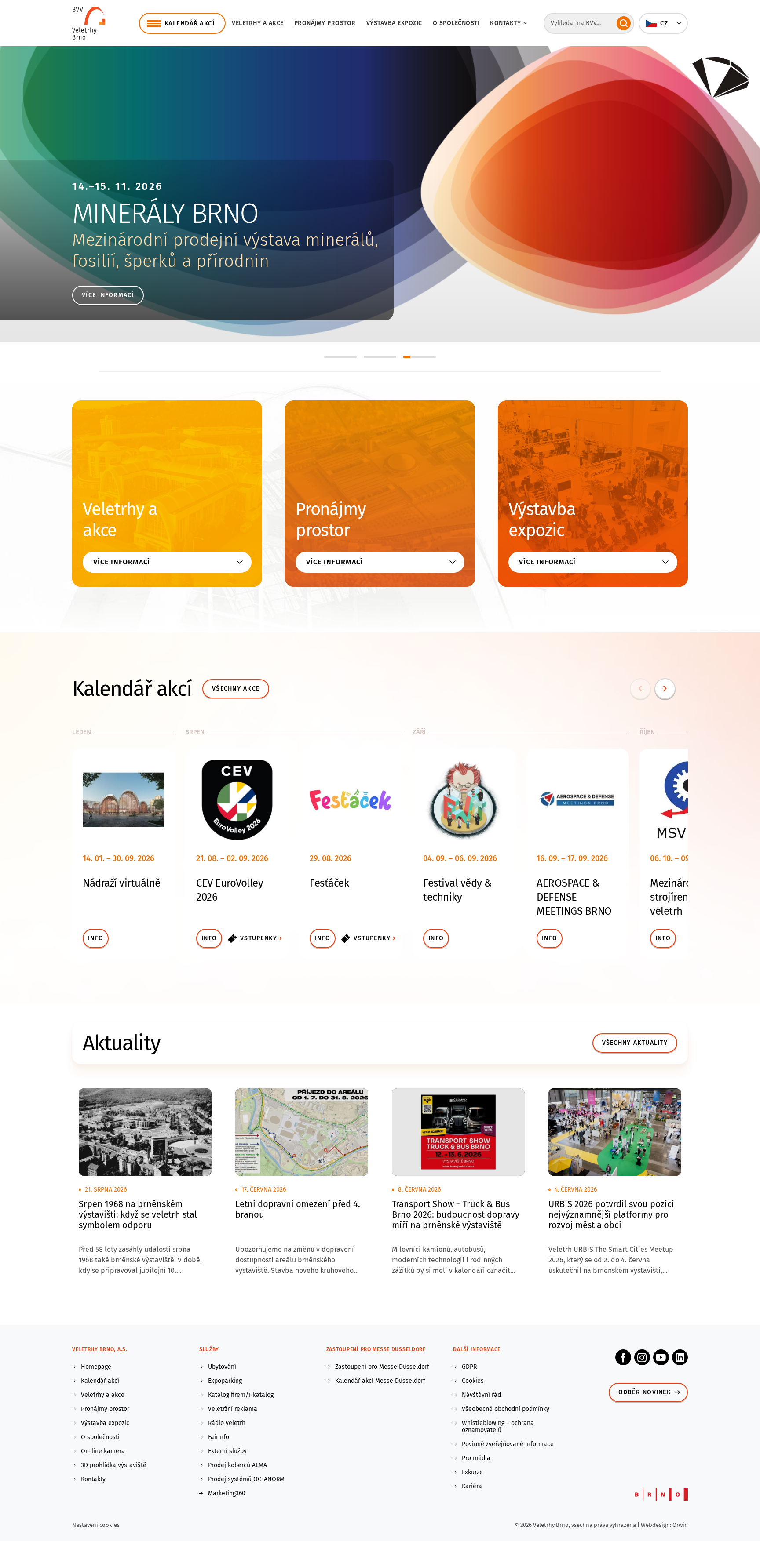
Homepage (96, 1366)
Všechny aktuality (635, 1043)
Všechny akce (235, 688)
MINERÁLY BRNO (165, 213)
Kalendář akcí (100, 1381)
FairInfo (218, 1437)
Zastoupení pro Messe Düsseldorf (382, 1366)
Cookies (473, 1381)
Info (95, 938)
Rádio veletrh (226, 1423)
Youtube (661, 1357)
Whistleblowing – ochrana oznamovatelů (498, 1427)
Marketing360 (226, 1493)
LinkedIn (680, 1357)
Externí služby (227, 1451)
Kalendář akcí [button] (189, 23)
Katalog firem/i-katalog (241, 1395)
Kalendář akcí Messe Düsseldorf (380, 1381)
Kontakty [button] (505, 23)
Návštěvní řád (481, 1395)
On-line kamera (103, 1451)
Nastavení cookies (96, 1525)
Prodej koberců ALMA (237, 1465)
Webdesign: (656, 1525)
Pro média (476, 1458)
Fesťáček (329, 883)
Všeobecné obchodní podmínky (505, 1409)
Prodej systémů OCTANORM (246, 1479)
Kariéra (472, 1486)
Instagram (642, 1357)
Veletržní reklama (232, 1409)
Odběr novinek (644, 1392)
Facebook (623, 1357)
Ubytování (222, 1366)
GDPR (469, 1366)
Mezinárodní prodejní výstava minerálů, (225, 240)
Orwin (680, 1525)
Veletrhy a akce (258, 23)
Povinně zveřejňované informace (508, 1444)
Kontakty (93, 1479)
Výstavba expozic (394, 23)
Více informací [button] (121, 562)
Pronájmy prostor (325, 23)
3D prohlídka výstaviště (113, 1465)
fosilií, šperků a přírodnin (170, 261)
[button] (663, 23)
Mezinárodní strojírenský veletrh (678, 897)
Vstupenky (258, 938)
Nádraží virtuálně (122, 883)
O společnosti (456, 23)
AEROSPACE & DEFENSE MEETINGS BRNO (574, 897)
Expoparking (225, 1381)
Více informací (108, 295)
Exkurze (472, 1472)
